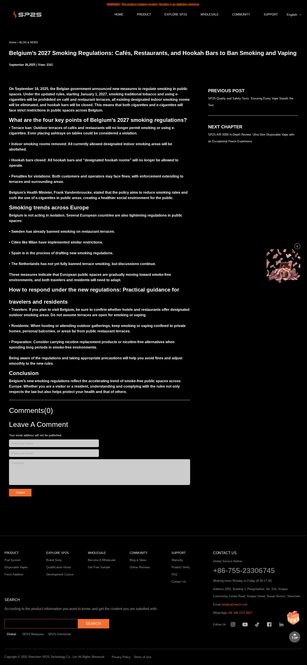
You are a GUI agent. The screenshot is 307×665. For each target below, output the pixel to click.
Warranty (177, 560)
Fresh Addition (13, 574)
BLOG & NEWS (28, 42)
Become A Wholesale (102, 560)
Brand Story (54, 560)
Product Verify (180, 567)
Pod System (12, 560)
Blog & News (138, 560)
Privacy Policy (121, 657)
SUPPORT (271, 14)
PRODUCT (144, 14)
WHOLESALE (209, 14)
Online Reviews (140, 567)
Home (12, 42)
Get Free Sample (99, 567)
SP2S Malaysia (33, 634)
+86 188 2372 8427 (239, 613)
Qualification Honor (58, 567)
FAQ (174, 574)
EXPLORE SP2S (176, 14)
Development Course (59, 574)
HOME (119, 14)
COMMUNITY (241, 14)
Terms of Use (142, 657)
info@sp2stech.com (234, 604)
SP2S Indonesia (59, 634)
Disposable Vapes (16, 567)
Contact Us (178, 581)
